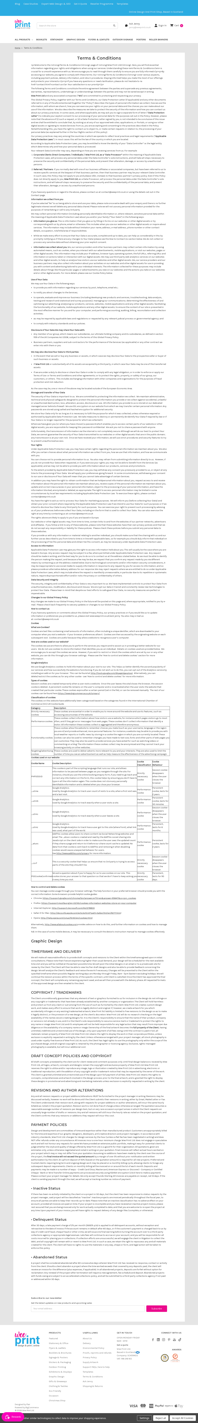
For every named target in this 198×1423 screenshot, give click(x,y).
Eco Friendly (55, 1391)
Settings (144, 1418)
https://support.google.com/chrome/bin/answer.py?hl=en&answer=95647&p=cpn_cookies (89, 898)
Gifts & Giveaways (58, 1381)
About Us (87, 1338)
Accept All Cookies (182, 1418)
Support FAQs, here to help (96, 1367)
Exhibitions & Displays (60, 1372)
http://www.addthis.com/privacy (72, 853)
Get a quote (80, 3)
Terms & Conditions (93, 1376)
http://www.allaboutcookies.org (61, 924)
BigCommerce (32, 1407)
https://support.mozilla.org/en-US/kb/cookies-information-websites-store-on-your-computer (88, 903)
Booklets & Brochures (60, 1353)
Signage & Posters (58, 1357)
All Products (22, 39)
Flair (28, 1404)
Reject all (161, 1418)
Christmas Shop (57, 1400)
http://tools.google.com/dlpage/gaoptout (112, 673)
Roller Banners (158, 39)
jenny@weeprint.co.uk (140, 27)
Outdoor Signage (123, 39)
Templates (122, 3)
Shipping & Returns (93, 1386)
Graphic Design (75, 39)
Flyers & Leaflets (98, 39)
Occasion (53, 1395)
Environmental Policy (93, 1348)
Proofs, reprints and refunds (97, 1353)
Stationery (56, 39)
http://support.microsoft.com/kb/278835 (73, 908)
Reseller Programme (101, 3)
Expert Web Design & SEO (56, 3)
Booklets (41, 39)
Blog (17, 3)
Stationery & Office (58, 1343)
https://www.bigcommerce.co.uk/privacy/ (79, 693)
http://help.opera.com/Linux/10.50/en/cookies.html (67, 918)
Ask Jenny (134, 23)
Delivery (87, 1343)
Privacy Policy (90, 1357)
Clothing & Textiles (58, 1386)
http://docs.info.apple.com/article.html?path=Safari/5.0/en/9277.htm (85, 913)
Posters (141, 39)
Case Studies (31, 3)
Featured (53, 1338)
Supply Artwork (90, 1362)
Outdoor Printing (57, 1367)
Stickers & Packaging (60, 1362)
